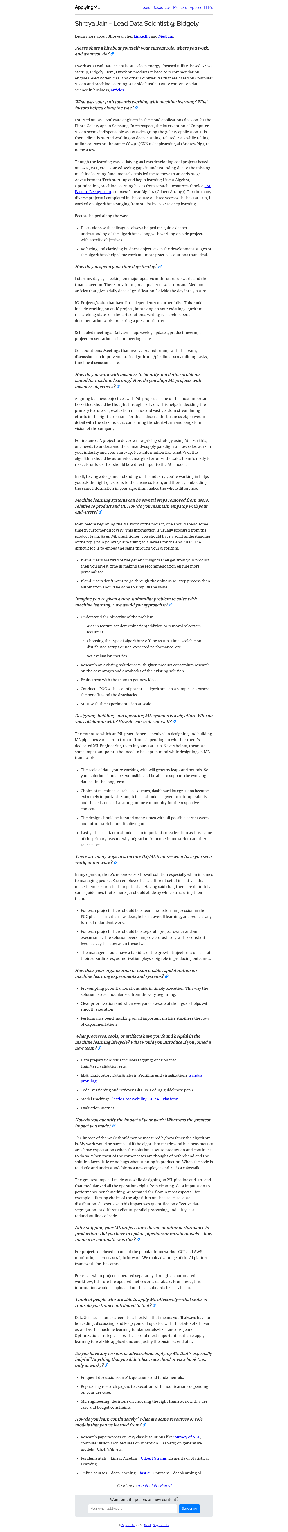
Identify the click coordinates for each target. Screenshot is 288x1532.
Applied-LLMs (201, 7)
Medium (165, 36)
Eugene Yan (128, 1525)
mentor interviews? (154, 1485)
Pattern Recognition (93, 191)
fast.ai (145, 1473)
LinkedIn (142, 36)
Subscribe (189, 1508)
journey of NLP (186, 1437)
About (147, 1525)
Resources (162, 7)
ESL (208, 186)
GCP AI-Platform (163, 1099)
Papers (144, 7)
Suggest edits (161, 1525)
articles (117, 90)
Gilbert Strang (153, 1458)
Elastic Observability (128, 1099)
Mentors (180, 7)
